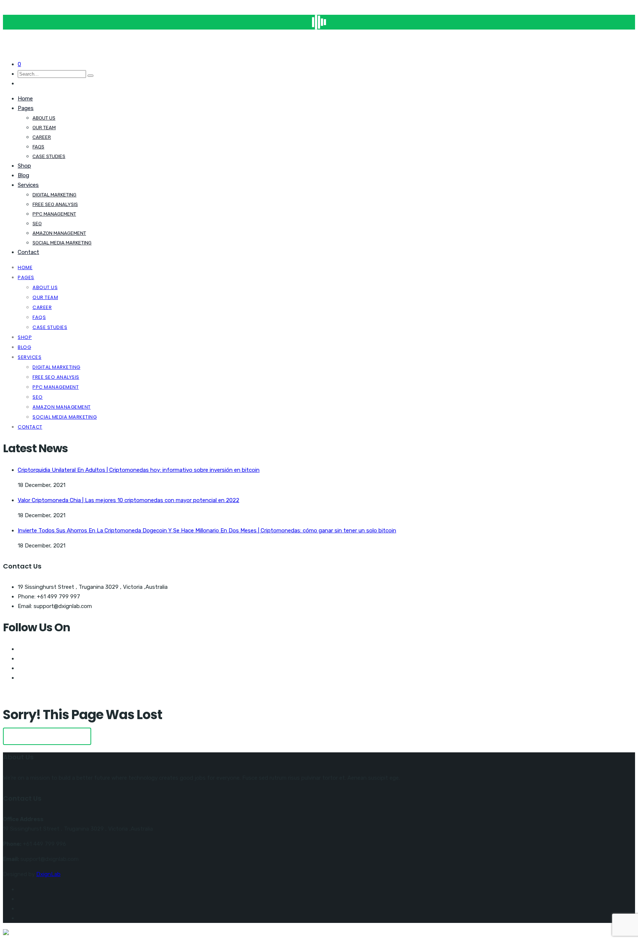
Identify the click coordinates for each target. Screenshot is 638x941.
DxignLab (48, 874)
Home (25, 98)
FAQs (38, 147)
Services (28, 185)
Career (41, 137)
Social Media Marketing (62, 242)
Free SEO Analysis (55, 204)
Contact (28, 252)
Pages (26, 108)
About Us (43, 118)
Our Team (44, 127)
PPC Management (54, 214)
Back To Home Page (47, 736)
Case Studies (48, 156)
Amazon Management (59, 233)
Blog (23, 175)
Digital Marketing (54, 195)
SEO (37, 223)
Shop (24, 165)
